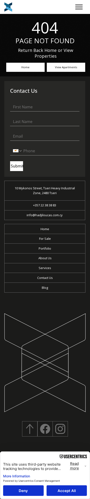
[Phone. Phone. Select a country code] (17, 151)
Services (45, 268)
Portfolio (45, 248)
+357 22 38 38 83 (44, 205)
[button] (79, 7)
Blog (45, 287)
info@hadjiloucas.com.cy (45, 215)
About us (45, 258)
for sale (45, 238)
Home (45, 229)
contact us (45, 278)
